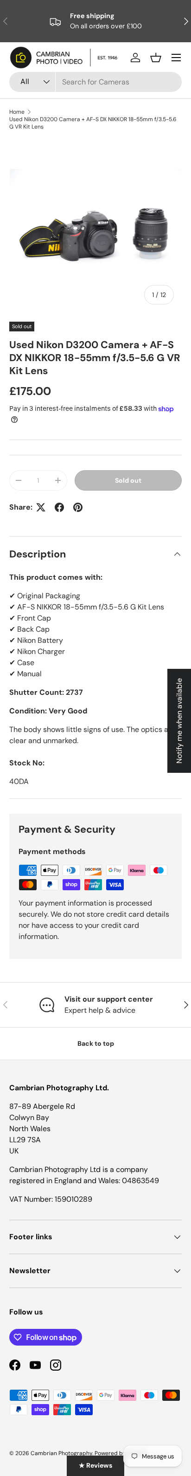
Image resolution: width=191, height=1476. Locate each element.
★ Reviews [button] (95, 1465)
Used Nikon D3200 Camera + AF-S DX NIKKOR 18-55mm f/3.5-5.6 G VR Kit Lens (93, 123)
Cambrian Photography (61, 1453)
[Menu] (176, 57)
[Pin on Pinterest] (78, 507)
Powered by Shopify (121, 1453)
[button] (156, 57)
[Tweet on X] (41, 507)
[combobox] (95, 82)
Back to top (95, 1043)
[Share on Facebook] (59, 507)
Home (17, 112)
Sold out (128, 480)
